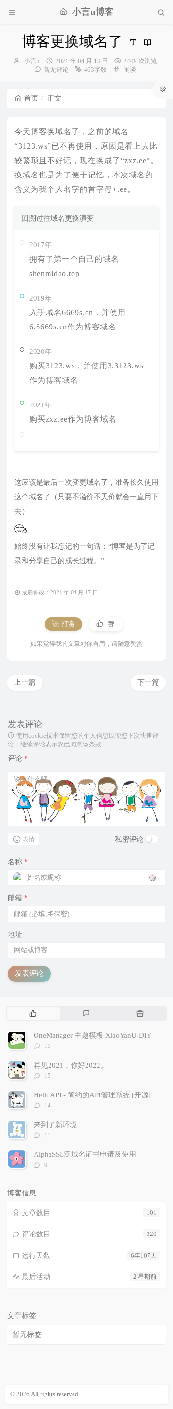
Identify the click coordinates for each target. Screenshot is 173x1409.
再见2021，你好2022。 (71, 1065)
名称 (18, 862)
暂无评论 (56, 69)
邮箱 (18, 898)
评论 (18, 758)
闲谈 (130, 69)
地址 (15, 934)
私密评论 (129, 839)
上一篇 (25, 682)
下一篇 (148, 682)
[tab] (33, 1013)
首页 (31, 98)
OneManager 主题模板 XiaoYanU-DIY (93, 1035)
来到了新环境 (55, 1125)
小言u (32, 60)
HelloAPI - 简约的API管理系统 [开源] (92, 1095)
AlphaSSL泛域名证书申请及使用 (85, 1154)
